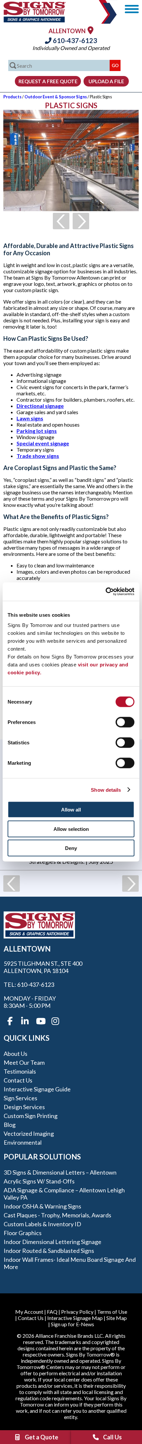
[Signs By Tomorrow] (34, 20)
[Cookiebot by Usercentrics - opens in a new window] (105, 591)
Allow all (71, 809)
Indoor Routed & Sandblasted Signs (49, 1250)
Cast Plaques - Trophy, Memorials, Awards (57, 1215)
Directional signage (40, 406)
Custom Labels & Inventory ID (42, 1224)
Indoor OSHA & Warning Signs (42, 1206)
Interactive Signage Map (75, 1318)
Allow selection (71, 829)
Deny (71, 848)
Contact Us (18, 1080)
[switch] (125, 722)
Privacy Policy (77, 1311)
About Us (15, 1053)
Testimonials (20, 1071)
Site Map (116, 1318)
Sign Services (20, 1098)
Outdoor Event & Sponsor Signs (55, 96)
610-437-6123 (74, 40)
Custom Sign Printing (30, 1115)
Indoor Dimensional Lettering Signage (52, 1241)
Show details (106, 789)
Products (12, 96)
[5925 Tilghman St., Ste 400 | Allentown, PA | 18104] (90, 30)
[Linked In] (25, 1021)
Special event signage (43, 443)
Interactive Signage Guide (37, 1089)
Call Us (112, 1437)
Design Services (24, 1106)
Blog (10, 1124)
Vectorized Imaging (29, 1133)
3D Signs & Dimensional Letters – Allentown (60, 1172)
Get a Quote (41, 1437)
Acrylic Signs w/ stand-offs (39, 1181)
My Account (29, 1311)
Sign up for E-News (72, 1324)
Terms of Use (112, 1311)
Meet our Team (24, 1062)
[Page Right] (81, 221)
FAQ (52, 1311)
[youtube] (40, 1021)
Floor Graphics (23, 1232)
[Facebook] (10, 1021)
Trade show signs (38, 456)
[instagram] (55, 1021)
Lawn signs (30, 418)
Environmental (23, 1142)
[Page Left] (61, 221)
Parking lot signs (37, 431)
